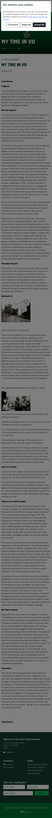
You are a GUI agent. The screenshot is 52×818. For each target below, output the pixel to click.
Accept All (39, 25)
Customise (13, 25)
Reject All (26, 25)
